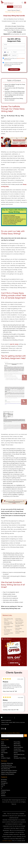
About (2, 743)
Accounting (4, 779)
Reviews (16, 752)
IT (1, 788)
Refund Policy (17, 743)
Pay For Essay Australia (18, 629)
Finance (3, 793)
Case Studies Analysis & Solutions (9, 770)
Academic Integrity (5, 758)
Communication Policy (19, 750)
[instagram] (1, 729)
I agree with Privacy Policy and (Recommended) (14, 59)
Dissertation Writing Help (7, 763)
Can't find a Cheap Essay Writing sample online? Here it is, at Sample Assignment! (15, 92)
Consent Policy (17, 749)
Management (4, 783)
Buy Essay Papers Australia (19, 626)
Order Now (10, 6)
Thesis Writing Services (6, 765)
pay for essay (14, 344)
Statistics (3, 795)
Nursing (3, 784)
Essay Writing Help (5, 768)
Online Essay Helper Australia (19, 619)
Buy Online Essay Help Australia (19, 623)
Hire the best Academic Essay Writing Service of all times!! (14, 99)
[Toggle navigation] (25, 2)
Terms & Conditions (21, 58)
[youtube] (5, 729)
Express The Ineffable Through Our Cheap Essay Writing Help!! (15, 85)
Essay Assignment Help (8, 627)
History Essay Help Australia (19, 632)
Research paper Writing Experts (8, 772)
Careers (3, 750)
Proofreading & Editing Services (8, 767)
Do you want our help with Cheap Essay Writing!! (14, 88)
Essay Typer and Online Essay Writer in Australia (8, 623)
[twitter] (3, 729)
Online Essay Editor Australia (8, 633)
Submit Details (14, 69)
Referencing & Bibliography (7, 774)
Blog (2, 754)
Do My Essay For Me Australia (8, 630)
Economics (3, 781)
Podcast (16, 756)
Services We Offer (5, 747)
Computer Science (5, 790)
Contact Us (3, 749)
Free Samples (4, 752)
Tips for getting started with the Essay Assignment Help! (14, 95)
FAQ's (2, 756)
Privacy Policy (17, 741)
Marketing (3, 792)
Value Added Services (19, 754)
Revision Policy (17, 745)
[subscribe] (25, 735)
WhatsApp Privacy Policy (20, 758)
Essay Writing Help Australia (8, 619)
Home (2, 741)
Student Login (18, 6)
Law (2, 786)
